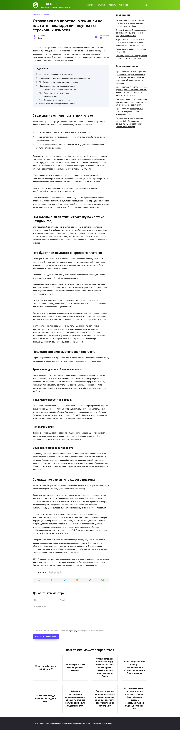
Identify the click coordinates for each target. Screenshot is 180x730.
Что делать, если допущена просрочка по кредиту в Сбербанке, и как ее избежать (131, 102)
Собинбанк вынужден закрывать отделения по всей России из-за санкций (129, 124)
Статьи (101, 5)
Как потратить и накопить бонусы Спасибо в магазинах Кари (129, 111)
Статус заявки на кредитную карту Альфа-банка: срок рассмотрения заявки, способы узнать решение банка (105, 667)
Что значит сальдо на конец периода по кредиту (45, 699)
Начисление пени (51, 97)
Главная (36, 14)
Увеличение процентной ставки (56, 93)
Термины (123, 5)
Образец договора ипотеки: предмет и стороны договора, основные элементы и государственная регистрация (105, 698)
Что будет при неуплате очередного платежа (58, 82)
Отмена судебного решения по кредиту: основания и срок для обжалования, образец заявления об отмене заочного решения (131, 77)
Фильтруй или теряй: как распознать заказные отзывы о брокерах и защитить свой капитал (131, 33)
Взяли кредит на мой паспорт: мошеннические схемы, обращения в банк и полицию (134, 667)
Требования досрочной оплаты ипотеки (60, 90)
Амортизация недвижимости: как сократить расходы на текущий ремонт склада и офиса (130, 23)
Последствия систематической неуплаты (57, 86)
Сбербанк (90, 5)
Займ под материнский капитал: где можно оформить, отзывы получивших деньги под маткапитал (75, 698)
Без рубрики (44, 14)
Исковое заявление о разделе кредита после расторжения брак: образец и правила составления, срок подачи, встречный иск (134, 698)
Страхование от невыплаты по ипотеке (56, 74)
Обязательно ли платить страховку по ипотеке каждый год (64, 78)
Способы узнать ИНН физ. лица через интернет (75, 667)
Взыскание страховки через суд (57, 100)
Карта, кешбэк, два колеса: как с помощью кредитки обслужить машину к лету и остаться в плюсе (131, 42)
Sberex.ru (49, 4)
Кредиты (112, 5)
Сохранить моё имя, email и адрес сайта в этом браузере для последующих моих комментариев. (70, 631)
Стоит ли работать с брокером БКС (45, 667)
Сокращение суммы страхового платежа (57, 104)
